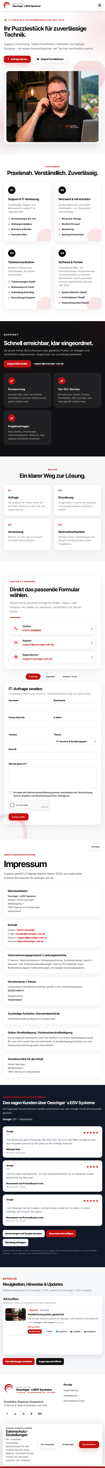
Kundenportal (70, 1395)
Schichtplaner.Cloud (74, 1400)
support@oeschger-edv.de (49, 363)
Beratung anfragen (15, 1242)
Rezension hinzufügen (61, 1233)
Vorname (13, 700)
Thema (57, 734)
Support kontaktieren (50, 59)
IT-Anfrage (33, 677)
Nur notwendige (47, 1444)
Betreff (12, 749)
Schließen (95, 847)
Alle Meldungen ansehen (18, 1361)
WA (40, 1413)
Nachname (59, 700)
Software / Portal (70, 677)
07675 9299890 (26, 930)
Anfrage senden (18, 817)
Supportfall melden (17, 363)
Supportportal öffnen (50, 1361)
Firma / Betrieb (16, 717)
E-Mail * (58, 717)
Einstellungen (68, 1444)
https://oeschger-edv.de (30, 941)
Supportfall (50, 677)
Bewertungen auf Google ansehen (23, 1233)
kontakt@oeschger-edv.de (30, 933)
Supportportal (71, 1390)
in (24, 1413)
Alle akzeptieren (89, 1444)
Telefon (13, 734)
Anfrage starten (17, 59)
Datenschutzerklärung (39, 792)
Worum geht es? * (18, 763)
